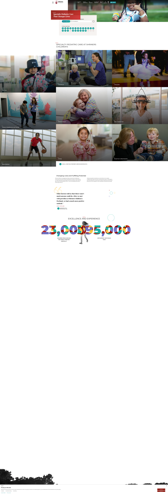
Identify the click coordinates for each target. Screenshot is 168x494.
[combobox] (66, 21)
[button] (105, 2)
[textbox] (65, 21)
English (2, 485)
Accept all (161, 489)
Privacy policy (9, 492)
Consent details (3, 492)
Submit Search (93, 21)
